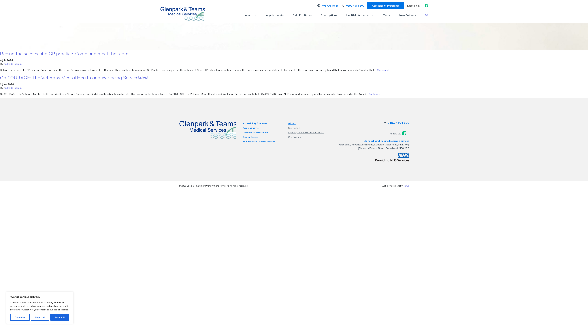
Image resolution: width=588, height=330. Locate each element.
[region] (40, 308)
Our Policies (294, 137)
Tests (386, 15)
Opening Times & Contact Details (306, 132)
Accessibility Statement (256, 123)
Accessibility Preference (386, 5)
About (249, 15)
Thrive (406, 185)
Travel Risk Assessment (255, 132)
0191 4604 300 (398, 123)
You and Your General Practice (259, 141)
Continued (382, 70)
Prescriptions (329, 15)
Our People (294, 127)
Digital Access (250, 137)
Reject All (40, 317)
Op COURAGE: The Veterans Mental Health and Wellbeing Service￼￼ (73, 78)
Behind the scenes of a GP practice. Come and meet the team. (64, 54)
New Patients (407, 15)
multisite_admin (13, 63)
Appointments (275, 15)
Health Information (357, 15)
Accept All (60, 317)
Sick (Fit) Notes (302, 15)
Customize (20, 317)
